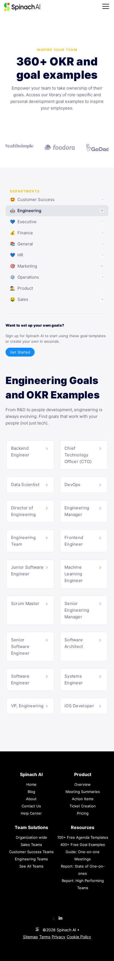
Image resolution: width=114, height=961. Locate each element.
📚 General (56, 243)
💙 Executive (56, 221)
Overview (82, 784)
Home (31, 784)
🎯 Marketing (56, 266)
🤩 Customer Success (56, 199)
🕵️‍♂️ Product (56, 288)
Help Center (31, 813)
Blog (31, 791)
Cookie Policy (79, 936)
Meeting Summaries (83, 791)
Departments (25, 191)
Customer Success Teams (31, 852)
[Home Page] (22, 7)
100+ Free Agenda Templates (82, 837)
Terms (44, 936)
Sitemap (30, 936)
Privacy (58, 936)
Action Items (83, 799)
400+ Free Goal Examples (82, 844)
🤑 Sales (56, 299)
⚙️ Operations (56, 277)
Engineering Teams (31, 859)
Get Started (20, 352)
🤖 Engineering (56, 210)
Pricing (83, 813)
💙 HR (56, 255)
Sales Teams (31, 844)
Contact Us (31, 806)
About (31, 799)
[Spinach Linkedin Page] (60, 918)
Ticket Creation (82, 806)
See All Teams (31, 866)
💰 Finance (56, 232)
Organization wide (31, 837)
